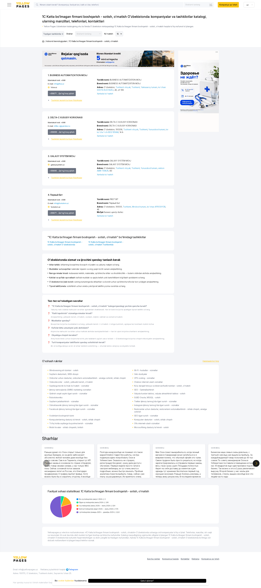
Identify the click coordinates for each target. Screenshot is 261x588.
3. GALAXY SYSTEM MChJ (61, 156)
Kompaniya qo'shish (228, 5)
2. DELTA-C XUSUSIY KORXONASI (65, 117)
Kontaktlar (185, 559)
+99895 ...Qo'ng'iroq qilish (61, 171)
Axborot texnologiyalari (56, 41)
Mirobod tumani (139, 207)
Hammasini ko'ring (211, 361)
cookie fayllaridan (66, 581)
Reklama (195, 559)
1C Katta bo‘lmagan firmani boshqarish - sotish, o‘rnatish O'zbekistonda (65, 243)
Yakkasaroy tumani (149, 87)
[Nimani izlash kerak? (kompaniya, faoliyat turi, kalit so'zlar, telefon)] (37, 4)
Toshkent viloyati (123, 87)
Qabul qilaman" (147, 581)
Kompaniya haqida (170, 559)
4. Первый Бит (55, 194)
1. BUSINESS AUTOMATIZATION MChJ (67, 75)
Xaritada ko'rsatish (105, 93)
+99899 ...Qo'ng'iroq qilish (61, 132)
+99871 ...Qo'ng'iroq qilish (61, 93)
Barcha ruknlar (153, 559)
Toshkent (136, 87)
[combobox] (198, 5)
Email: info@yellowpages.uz (25, 569)
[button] (71, 100)
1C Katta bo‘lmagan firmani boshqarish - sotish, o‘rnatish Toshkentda (105, 243)
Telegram (73, 569)
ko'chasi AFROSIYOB (156, 207)
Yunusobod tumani (156, 129)
